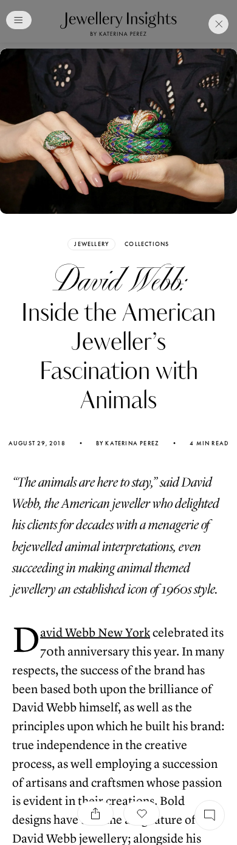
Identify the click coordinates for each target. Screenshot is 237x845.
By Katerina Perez (127, 443)
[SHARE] (95, 813)
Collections (147, 244)
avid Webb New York (95, 632)
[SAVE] (141, 813)
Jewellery (91, 244)
